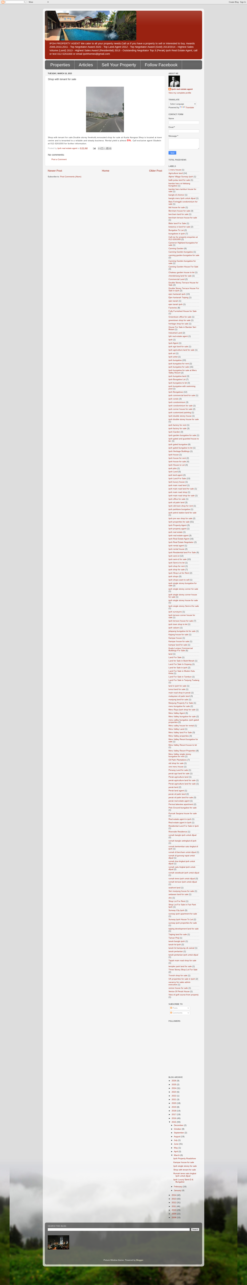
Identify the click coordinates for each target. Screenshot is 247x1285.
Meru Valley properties (179, 736)
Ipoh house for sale (177, 461)
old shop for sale (176, 763)
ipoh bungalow (175, 360)
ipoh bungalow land (177, 376)
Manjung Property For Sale (181, 703)
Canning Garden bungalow (181, 252)
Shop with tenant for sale (184, 1170)
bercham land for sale (178, 214)
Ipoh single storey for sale (185, 1166)
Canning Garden (176, 248)
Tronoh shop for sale (178, 975)
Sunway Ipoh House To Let (181, 919)
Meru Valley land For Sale (180, 732)
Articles (86, 64)
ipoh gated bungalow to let (180, 448)
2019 (174, 1107)
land (170, 654)
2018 (174, 1111)
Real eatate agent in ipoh (180, 819)
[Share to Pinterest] (110, 148)
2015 (174, 1122)
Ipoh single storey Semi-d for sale (184, 606)
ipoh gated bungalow (178, 444)
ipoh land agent (176, 475)
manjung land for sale (178, 700)
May (176, 1148)
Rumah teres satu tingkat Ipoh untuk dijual (184, 1174)
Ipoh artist (173, 357)
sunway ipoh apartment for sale (183, 914)
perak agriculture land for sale (182, 780)
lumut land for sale (177, 689)
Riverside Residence (178, 832)
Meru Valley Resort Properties (182, 751)
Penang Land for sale (178, 770)
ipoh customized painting (180, 412)
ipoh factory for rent (177, 425)
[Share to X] (104, 148)
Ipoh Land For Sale (177, 478)
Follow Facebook (161, 64)
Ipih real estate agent (178, 336)
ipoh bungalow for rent (179, 364)
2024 (174, 1088)
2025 (174, 1084)
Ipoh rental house (176, 549)
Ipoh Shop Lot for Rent (179, 573)
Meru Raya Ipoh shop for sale (182, 710)
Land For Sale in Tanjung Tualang (184, 680)
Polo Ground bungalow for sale (183, 808)
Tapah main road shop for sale (182, 960)
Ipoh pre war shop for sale (180, 518)
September (179, 1133)
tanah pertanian (176, 951)
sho (170, 898)
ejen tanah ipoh (176, 304)
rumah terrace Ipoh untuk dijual (183, 882)
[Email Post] (94, 148)
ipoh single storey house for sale (183, 600)
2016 (174, 1118)
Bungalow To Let (176, 230)
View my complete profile (180, 93)
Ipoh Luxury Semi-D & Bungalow (183, 1181)
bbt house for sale (177, 207)
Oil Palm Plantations (178, 760)
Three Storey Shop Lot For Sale (183, 970)
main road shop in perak (180, 693)
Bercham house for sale (179, 211)
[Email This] (99, 148)
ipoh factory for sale (177, 428)
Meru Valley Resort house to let (183, 745)
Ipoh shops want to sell (179, 580)
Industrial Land (175, 333)
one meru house (176, 767)
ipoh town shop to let (178, 624)
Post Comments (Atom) (70, 177)
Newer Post (55, 170)
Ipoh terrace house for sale (181, 621)
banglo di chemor (176, 195)
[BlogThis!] (102, 148)
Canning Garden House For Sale (183, 267)
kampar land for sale (178, 645)
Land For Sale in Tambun (180, 677)
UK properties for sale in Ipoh (182, 979)
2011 (174, 1206)
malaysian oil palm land (179, 696)
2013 (174, 1199)
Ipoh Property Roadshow (184, 1158)
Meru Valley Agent (177, 713)
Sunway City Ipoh (176, 910)
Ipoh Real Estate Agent (179, 539)
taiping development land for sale (184, 929)
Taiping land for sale (178, 934)
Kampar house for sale (179, 641)
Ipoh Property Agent (178, 525)
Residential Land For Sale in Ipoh (184, 826)
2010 (174, 1210)
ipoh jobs (173, 468)
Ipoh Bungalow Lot (177, 379)
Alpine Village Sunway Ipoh (181, 177)
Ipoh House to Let (177, 465)
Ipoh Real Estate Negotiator (181, 542)
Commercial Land (177, 279)
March (177, 1155)
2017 (174, 1114)
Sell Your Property (119, 64)
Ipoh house (174, 455)
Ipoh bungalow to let (178, 383)
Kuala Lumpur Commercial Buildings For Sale (181, 649)
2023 (174, 1092)
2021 (174, 1099)
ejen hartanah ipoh (177, 294)
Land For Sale (175, 657)
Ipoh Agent (173, 343)
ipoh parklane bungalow (179, 509)
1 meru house (175, 170)
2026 (174, 1081)
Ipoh (171, 340)
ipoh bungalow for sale (179, 367)
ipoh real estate (176, 532)
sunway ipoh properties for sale (183, 923)
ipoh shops (173, 576)
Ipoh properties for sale (179, 522)
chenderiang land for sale (180, 276)
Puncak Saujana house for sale (183, 813)
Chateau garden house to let (181, 272)
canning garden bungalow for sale (184, 255)
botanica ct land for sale (179, 227)
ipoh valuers (174, 628)
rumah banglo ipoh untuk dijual (182, 835)
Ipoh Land (173, 472)
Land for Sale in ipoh (178, 668)
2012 (174, 1202)
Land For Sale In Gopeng (180, 664)
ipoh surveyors (175, 612)
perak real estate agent (179, 801)
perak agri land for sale (179, 773)
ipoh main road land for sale (181, 489)
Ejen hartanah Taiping (178, 297)
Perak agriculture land (178, 777)
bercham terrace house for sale (183, 218)
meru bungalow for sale (179, 706)
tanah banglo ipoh (177, 941)
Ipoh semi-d (174, 556)
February (178, 1187)
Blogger (139, 1260)
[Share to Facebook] (107, 148)
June (176, 1144)
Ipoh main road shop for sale (182, 496)
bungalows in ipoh (177, 234)
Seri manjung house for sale (181, 891)
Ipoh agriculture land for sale (181, 350)
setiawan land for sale (178, 894)
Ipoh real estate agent (182, 89)
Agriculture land (176, 173)
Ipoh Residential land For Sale (182, 552)
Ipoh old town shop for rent (181, 506)
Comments (177, 1013)
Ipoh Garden (174, 432)
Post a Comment (59, 159)
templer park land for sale (180, 966)
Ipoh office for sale (177, 499)
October (178, 1129)
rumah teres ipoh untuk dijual (182, 879)
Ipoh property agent (177, 529)
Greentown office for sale (180, 317)
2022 (174, 1096)
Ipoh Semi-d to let (177, 563)
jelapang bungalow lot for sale (182, 631)
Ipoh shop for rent (177, 566)
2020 (174, 1103)
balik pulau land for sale (179, 180)
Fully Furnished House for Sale (183, 311)
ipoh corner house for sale (180, 409)
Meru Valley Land (176, 729)
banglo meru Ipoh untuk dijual (182, 198)
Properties (60, 64)
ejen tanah (173, 301)
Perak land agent (176, 791)
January (178, 1190)
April (176, 1151)
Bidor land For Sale (177, 223)
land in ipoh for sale (177, 686)
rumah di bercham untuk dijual (182, 852)
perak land (173, 787)
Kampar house (175, 638)
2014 (174, 1195)
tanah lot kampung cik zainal (181, 948)
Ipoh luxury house (177, 482)
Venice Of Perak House (179, 991)
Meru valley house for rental (181, 726)
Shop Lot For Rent (177, 901)
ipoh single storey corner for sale (183, 589)
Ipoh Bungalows (176, 392)
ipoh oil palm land (176, 502)
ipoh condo (174, 399)
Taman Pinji (174, 938)
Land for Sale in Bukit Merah (181, 661)
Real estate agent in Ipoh (180, 823)
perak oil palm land (177, 794)
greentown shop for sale (179, 320)
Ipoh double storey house (180, 416)
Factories (173, 308)
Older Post (155, 170)
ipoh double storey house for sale (184, 419)
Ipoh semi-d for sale (178, 559)
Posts (175, 1008)
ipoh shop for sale (177, 570)
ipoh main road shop (178, 492)
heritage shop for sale (178, 324)
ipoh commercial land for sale (182, 395)
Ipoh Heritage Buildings (179, 451)
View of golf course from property (184, 995)
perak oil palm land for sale (181, 797)
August (177, 1136)
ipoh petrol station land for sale (182, 513)
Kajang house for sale (178, 635)
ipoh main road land (178, 485)
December (179, 1125)
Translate (190, 107)
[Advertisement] (181, 1060)
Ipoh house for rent (177, 458)
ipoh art (172, 353)
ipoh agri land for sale (178, 346)
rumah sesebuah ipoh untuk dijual (184, 873)
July (176, 1140)
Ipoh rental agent (176, 546)
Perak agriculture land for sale (182, 784)
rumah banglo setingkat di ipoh (182, 841)
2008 (174, 1217)
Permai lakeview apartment (181, 804)
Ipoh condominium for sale (181, 406)
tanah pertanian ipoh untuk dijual (183, 955)
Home (105, 170)
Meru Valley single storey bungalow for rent (180, 755)
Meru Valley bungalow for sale (182, 716)
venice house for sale (178, 988)
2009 (174, 1214)
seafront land (174, 888)
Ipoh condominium (177, 402)
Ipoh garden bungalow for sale (182, 435)
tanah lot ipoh (175, 945)
